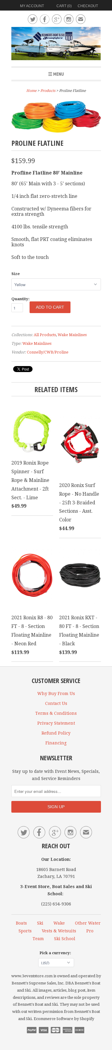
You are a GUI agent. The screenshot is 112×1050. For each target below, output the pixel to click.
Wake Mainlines (72, 335)
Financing (56, 743)
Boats (21, 923)
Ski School (64, 938)
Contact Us (56, 703)
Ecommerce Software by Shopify (64, 1018)
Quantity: (20, 299)
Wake (59, 923)
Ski (40, 923)
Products (47, 91)
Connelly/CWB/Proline (47, 352)
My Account (32, 6)
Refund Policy (56, 733)
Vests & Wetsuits (59, 930)
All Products (45, 335)
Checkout (88, 6)
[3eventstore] (56, 44)
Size (15, 273)
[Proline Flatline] (56, 131)
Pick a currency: (56, 953)
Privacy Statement (56, 723)
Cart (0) (64, 6)
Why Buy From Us (56, 693)
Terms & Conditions (56, 713)
